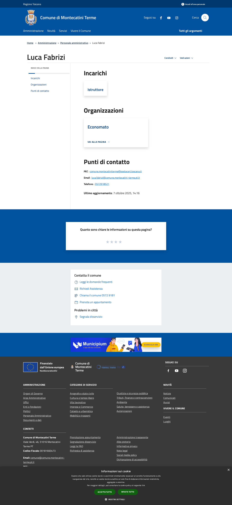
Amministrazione (47, 43)
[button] (116, 499)
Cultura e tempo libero (82, 398)
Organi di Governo (33, 393)
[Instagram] (175, 17)
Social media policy (127, 455)
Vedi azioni (185, 58)
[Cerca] (205, 17)
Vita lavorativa (78, 402)
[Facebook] (160, 17)
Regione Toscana (32, 4)
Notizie (167, 393)
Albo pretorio (124, 442)
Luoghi (167, 421)
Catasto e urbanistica (81, 411)
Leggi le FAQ (76, 446)
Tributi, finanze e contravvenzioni (134, 398)
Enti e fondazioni (32, 407)
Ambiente (122, 402)
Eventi (166, 417)
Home (30, 43)
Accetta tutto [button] (105, 491)
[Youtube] (167, 17)
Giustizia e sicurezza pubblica (132, 393)
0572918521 (102, 184)
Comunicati (169, 398)
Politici (26, 411)
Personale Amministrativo (37, 416)
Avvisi (166, 402)
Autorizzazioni (124, 411)
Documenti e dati (32, 420)
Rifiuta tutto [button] (127, 491)
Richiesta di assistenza (82, 450)
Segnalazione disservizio (83, 442)
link (143, 485)
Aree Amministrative (34, 398)
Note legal (122, 450)
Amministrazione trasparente (132, 437)
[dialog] (116, 486)
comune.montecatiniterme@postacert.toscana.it (116, 171)
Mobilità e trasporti (80, 416)
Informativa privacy (127, 446)
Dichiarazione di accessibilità (132, 459)
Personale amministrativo (74, 43)
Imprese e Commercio (81, 407)
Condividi (169, 58)
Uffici (26, 402)
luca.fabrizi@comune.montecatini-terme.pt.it (116, 178)
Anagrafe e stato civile (82, 393)
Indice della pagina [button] (40, 67)
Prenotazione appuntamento (85, 437)
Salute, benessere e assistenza (133, 406)
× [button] (228, 470)
